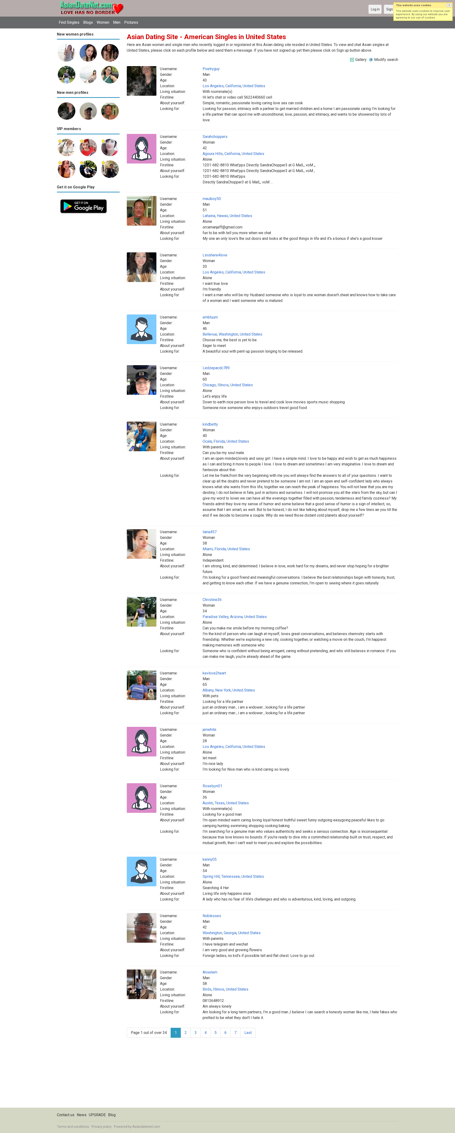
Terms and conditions (73, 1126)
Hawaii (222, 216)
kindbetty (210, 424)
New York (223, 690)
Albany (208, 690)
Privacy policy (101, 1126)
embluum (210, 317)
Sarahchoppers (215, 136)
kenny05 (210, 859)
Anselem (210, 972)
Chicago (209, 385)
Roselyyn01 (212, 786)
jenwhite (209, 729)
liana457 (210, 532)
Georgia (230, 933)
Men (116, 22)
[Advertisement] (88, 288)
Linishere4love (215, 255)
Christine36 (212, 599)
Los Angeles (213, 86)
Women (103, 22)
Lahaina (209, 216)
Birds (207, 989)
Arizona (236, 616)
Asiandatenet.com (146, 1126)
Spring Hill (211, 876)
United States (254, 86)
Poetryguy (211, 69)
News (81, 1115)
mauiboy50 (212, 198)
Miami (208, 549)
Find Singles (69, 22)
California (233, 86)
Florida (219, 441)
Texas (220, 803)
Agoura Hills (213, 153)
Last (248, 1032)
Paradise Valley (215, 616)
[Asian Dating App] (83, 198)
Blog (112, 1115)
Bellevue (210, 334)
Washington (228, 334)
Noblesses (212, 916)
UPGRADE (97, 1115)
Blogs (88, 22)
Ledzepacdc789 (216, 368)
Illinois (223, 385)
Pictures (131, 22)
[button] (449, 5)
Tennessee (230, 876)
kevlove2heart (214, 673)
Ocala (207, 441)
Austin (208, 803)
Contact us (65, 1115)
